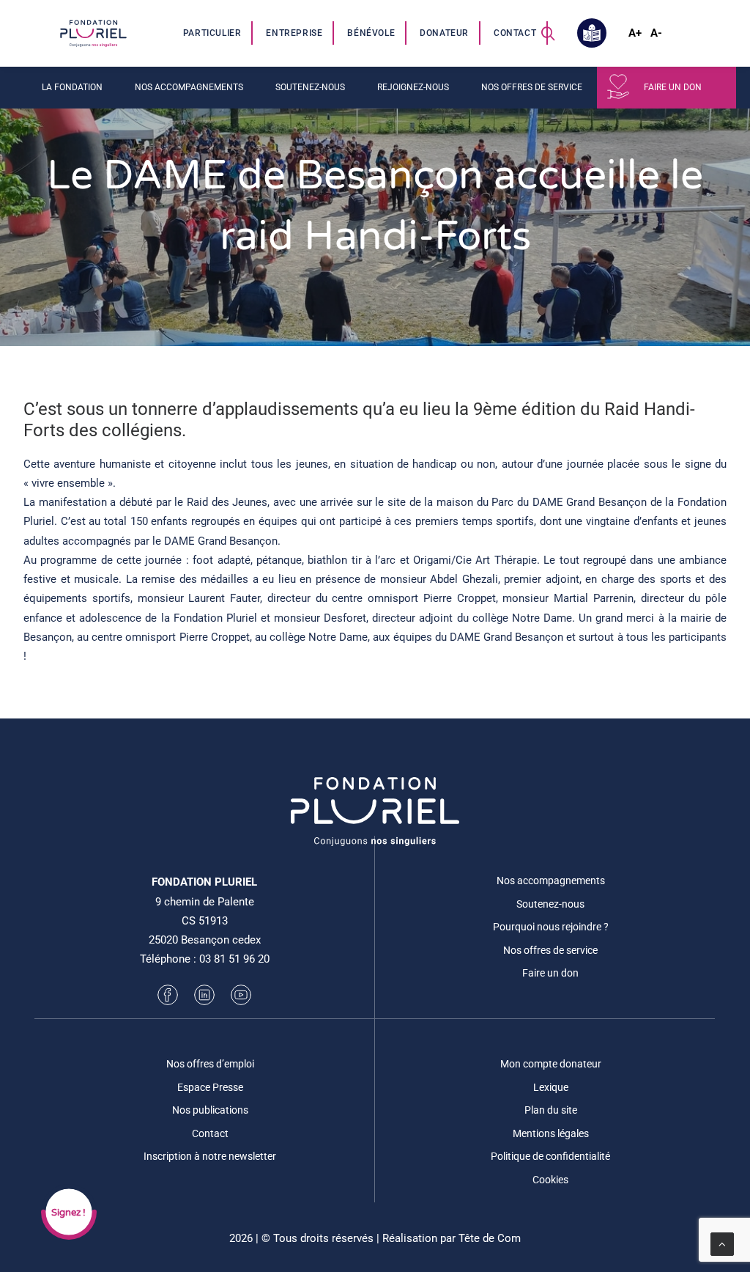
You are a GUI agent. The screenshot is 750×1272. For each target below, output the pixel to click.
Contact (515, 33)
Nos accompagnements (551, 880)
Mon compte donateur (550, 1064)
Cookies (550, 1179)
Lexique (550, 1087)
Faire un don (673, 87)
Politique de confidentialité (550, 1156)
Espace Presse (210, 1087)
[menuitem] (213, 33)
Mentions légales (551, 1133)
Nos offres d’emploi (210, 1064)
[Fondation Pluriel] (93, 33)
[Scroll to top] (722, 1243)
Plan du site (550, 1110)
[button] (548, 33)
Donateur (444, 33)
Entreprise (294, 33)
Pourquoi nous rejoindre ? (551, 927)
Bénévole (371, 33)
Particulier (212, 33)
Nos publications (210, 1110)
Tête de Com (489, 1238)
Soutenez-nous (550, 904)
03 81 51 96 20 (234, 959)
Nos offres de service (550, 950)
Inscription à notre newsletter (210, 1156)
